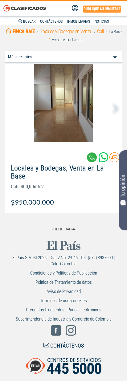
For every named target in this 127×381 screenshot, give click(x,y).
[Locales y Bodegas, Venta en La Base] (63, 103)
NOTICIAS (102, 21)
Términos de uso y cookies (63, 300)
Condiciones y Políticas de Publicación (63, 273)
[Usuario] (75, 8)
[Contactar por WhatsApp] (103, 159)
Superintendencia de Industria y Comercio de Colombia (64, 319)
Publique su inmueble (102, 9)
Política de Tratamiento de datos (63, 282)
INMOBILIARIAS (78, 21)
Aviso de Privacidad (64, 291)
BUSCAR (28, 21)
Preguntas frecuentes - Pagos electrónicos (63, 310)
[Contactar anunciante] (114, 159)
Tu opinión (123, 186)
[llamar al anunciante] (92, 157)
